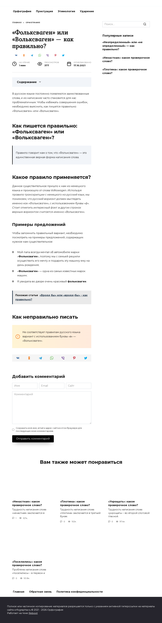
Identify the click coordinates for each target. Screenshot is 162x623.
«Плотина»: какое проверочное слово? (124, 71)
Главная (18, 591)
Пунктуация (44, 11)
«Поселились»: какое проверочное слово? (27, 563)
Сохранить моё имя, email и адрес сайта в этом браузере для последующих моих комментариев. (49, 429)
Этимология (66, 11)
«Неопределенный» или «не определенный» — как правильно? (122, 46)
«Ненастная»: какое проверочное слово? (126, 59)
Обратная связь (40, 591)
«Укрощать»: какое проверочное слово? (123, 503)
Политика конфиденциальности (79, 591)
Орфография (22, 11)
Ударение (87, 11)
